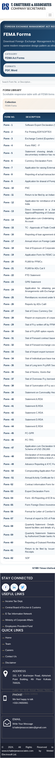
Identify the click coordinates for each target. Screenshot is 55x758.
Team (8, 644)
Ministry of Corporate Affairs (19, 620)
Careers (9, 650)
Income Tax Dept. (14, 601)
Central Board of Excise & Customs (23, 607)
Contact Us (11, 656)
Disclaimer (10, 662)
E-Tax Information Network (18, 613)
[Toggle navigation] (49, 15)
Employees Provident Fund (18, 626)
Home (8, 637)
